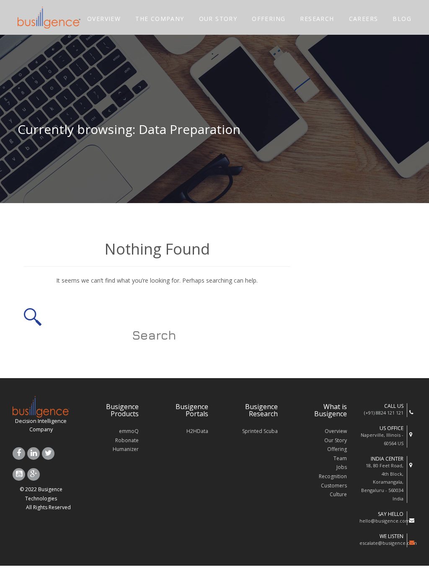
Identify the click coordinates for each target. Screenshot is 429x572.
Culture (338, 494)
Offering (337, 449)
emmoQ (129, 431)
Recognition (333, 476)
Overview (336, 431)
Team (340, 458)
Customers (334, 485)
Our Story (335, 440)
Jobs (341, 467)
